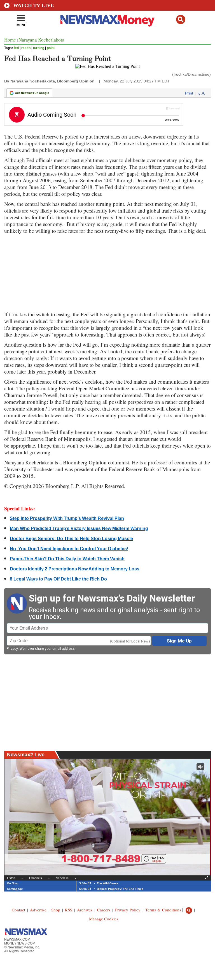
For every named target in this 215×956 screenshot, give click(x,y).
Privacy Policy (128, 910)
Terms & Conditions (163, 910)
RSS (68, 910)
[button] (180, 19)
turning (38, 48)
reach (26, 48)
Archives (84, 910)
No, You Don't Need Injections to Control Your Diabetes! (69, 548)
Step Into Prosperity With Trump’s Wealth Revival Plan (67, 518)
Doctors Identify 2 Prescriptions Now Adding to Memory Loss (74, 568)
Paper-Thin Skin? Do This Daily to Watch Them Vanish (67, 558)
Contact (18, 910)
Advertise (38, 910)
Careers (103, 910)
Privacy (12, 649)
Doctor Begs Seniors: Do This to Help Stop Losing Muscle (71, 538)
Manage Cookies (103, 919)
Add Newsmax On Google (32, 93)
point (51, 48)
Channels (35, 878)
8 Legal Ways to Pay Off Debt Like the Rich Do (58, 579)
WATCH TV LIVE (33, 5)
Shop (55, 910)
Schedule (62, 878)
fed (16, 48)
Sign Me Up (179, 641)
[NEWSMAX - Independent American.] (107, 20)
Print (189, 93)
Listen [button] (11, 878)
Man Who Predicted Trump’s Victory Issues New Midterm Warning (79, 528)
